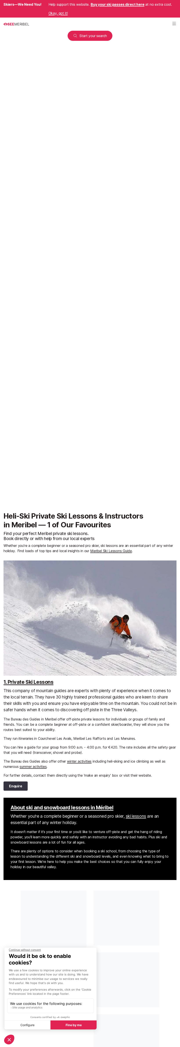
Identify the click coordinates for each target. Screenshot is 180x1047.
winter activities (79, 761)
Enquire (15, 786)
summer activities (33, 766)
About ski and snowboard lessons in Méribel (62, 808)
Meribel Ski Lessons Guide (111, 551)
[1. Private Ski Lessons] (90, 618)
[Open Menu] (174, 24)
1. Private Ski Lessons (28, 682)
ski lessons (136, 816)
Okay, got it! (58, 13)
